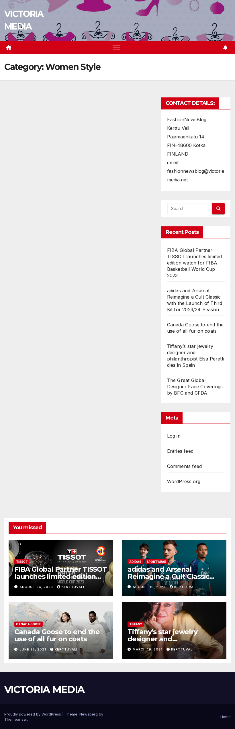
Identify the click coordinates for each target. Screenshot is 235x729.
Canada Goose (28, 624)
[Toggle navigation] (116, 47)
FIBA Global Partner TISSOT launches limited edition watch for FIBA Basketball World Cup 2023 (194, 262)
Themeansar (15, 719)
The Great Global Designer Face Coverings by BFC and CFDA (195, 386)
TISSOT (22, 561)
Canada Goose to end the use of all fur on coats (56, 635)
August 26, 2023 (36, 587)
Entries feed (180, 451)
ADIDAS (135, 561)
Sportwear (156, 561)
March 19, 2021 (148, 649)
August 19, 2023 (150, 587)
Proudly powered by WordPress (33, 714)
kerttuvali (73, 587)
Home (225, 716)
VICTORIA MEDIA (44, 689)
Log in (174, 436)
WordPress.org (184, 481)
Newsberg (88, 714)
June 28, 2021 (33, 649)
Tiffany (135, 624)
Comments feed (184, 466)
